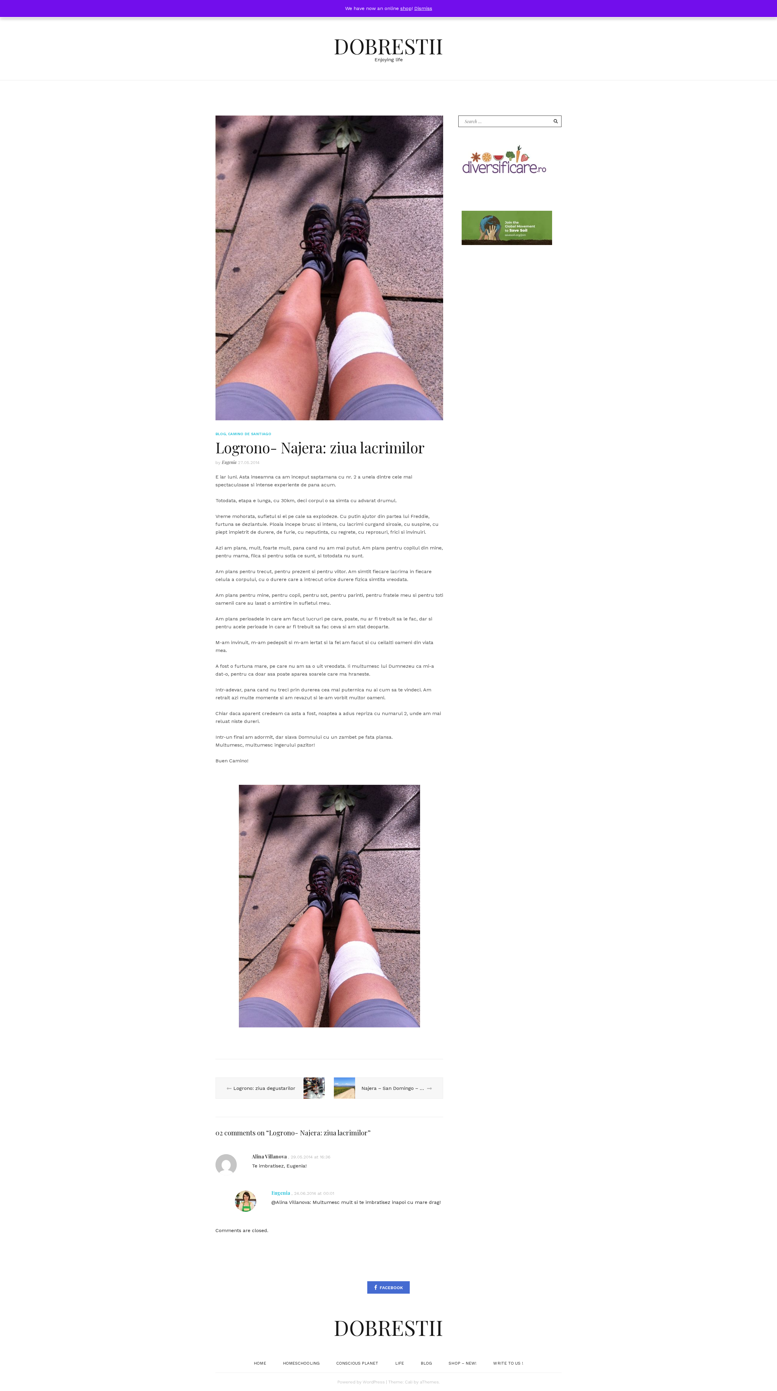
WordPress (374, 1381)
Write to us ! (508, 1363)
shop (406, 8)
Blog (220, 434)
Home (260, 1363)
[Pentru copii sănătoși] (503, 161)
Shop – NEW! (463, 1363)
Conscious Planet (357, 1363)
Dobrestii (388, 45)
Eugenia (229, 462)
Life (399, 1363)
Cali (408, 1381)
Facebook (391, 1287)
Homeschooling (301, 1363)
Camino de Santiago (249, 434)
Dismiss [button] (423, 8)
